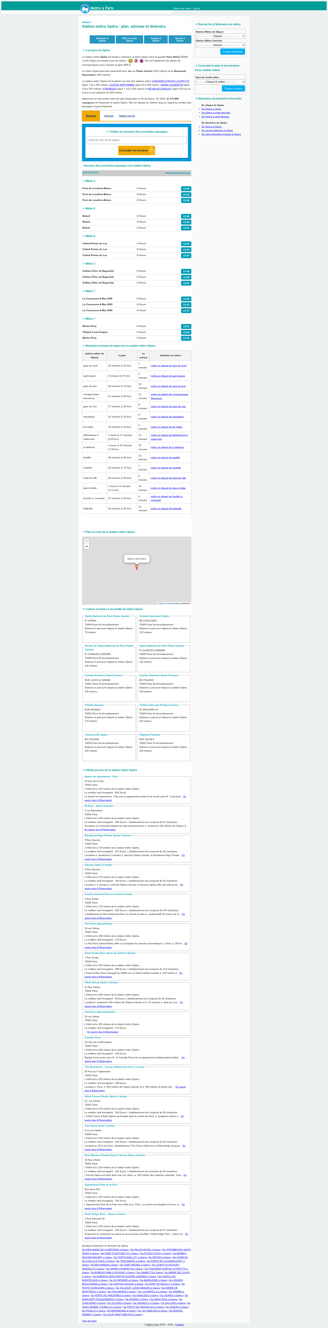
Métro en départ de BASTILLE (165, 457)
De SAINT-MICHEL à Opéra (135, 1264)
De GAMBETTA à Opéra (149, 1272)
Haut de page (89, 1320)
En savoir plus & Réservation (100, 829)
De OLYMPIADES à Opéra (124, 1280)
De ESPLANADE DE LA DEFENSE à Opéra (105, 1249)
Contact (179, 1324)
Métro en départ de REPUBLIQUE (167, 416)
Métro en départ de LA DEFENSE (167, 447)
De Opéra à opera (211, 109)
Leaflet (160, 603)
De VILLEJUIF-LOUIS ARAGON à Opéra (138, 1288)
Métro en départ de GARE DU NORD (168, 365)
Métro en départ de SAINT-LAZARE (168, 376)
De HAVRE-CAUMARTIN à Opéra (124, 1268)
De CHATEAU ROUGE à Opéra (126, 1284)
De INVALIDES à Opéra (145, 1295)
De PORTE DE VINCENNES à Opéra (111, 1295)
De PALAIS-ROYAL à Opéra (145, 1249)
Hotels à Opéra (180, 39)
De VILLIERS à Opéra (119, 1303)
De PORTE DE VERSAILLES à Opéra (143, 1307)
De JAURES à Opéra (171, 1295)
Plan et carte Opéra (129, 39)
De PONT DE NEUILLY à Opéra (162, 1284)
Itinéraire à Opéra (102, 39)
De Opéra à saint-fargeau (215, 116)
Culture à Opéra (156, 39)
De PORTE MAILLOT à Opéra (130, 1257)
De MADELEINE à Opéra (153, 1280)
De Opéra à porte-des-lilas (216, 112)
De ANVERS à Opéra (137, 1299)
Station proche (127, 115)
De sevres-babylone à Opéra (217, 130)
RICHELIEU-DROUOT (160, 88)
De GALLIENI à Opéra (173, 1303)
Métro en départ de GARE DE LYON (168, 386)
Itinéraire (109, 115)
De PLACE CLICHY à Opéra (155, 1253)
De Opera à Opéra (212, 126)
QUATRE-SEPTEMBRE (121, 84)
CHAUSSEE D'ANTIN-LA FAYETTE (170, 81)
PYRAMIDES (110, 88)
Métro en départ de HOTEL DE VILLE (168, 478)
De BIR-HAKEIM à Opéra (104, 1264)
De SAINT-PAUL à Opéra (163, 1299)
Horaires (91, 115)
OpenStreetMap (173, 603)
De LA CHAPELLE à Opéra (152, 1291)
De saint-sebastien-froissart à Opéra (221, 134)
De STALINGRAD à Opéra (122, 1291)
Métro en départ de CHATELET (166, 467)
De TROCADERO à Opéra (130, 1261)
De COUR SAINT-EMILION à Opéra (122, 1314)
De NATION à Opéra (160, 1257)
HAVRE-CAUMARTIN (171, 84)
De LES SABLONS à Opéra (152, 1310)
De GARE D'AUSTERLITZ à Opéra (119, 1253)
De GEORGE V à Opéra (146, 1303)
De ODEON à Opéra (177, 1307)
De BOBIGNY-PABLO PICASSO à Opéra (112, 1272)
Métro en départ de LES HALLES (166, 427)
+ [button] (87, 541)
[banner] (100, 8)
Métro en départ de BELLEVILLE (166, 508)
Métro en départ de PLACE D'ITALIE (168, 488)
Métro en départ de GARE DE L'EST (168, 406)
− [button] (87, 546)
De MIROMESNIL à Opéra (121, 1310)
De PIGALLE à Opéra (93, 1310)
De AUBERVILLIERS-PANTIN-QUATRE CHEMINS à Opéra (124, 1276)
